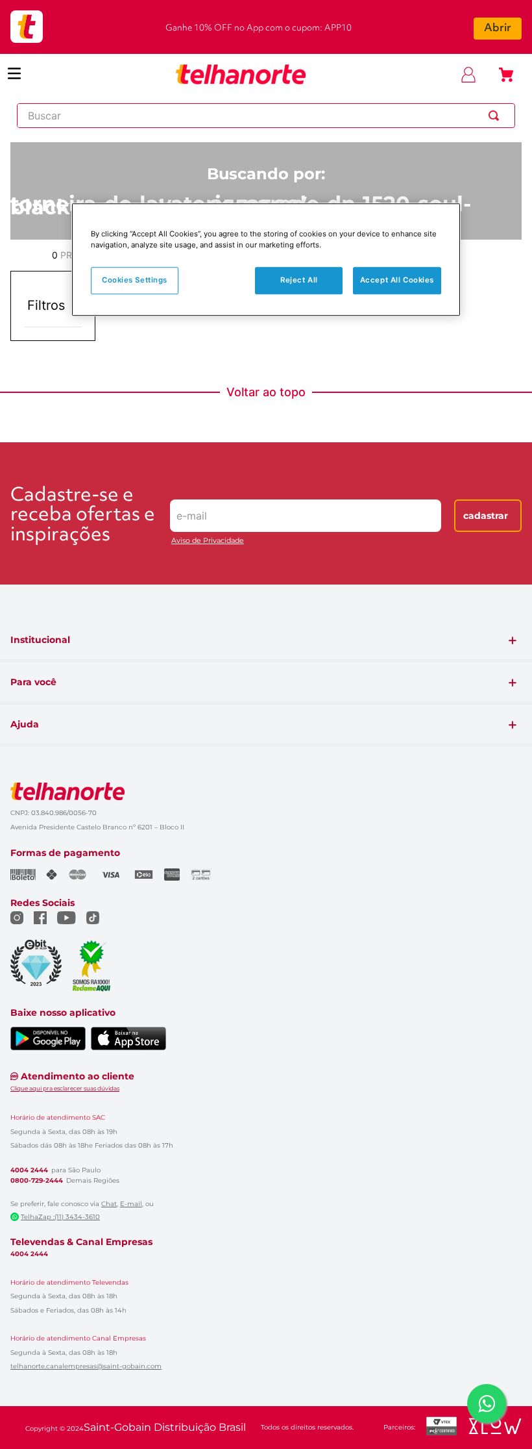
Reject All (299, 279)
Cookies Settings (134, 279)
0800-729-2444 (36, 1181)
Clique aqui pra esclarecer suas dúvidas (64, 1088)
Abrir (497, 28)
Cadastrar (485, 516)
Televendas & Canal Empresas (81, 1242)
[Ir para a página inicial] (241, 75)
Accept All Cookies (397, 279)
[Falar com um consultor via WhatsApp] (486, 1403)
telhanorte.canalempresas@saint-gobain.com (86, 1366)
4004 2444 (29, 1170)
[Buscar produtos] (496, 115)
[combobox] (266, 115)
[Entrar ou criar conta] (468, 74)
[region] (266, 259)
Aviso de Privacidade (207, 540)
